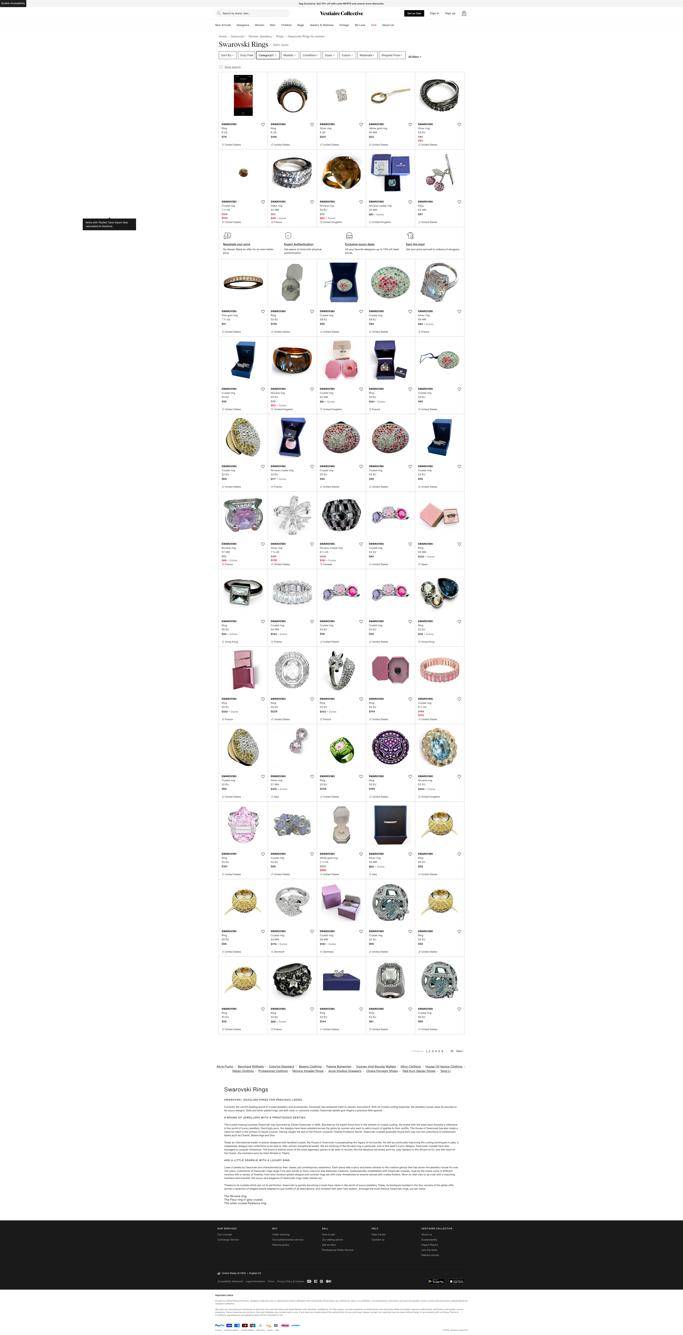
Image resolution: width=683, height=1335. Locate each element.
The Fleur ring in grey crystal (243, 1199)
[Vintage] (351, 25)
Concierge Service (228, 1240)
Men (273, 25)
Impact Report (429, 1245)
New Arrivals (223, 25)
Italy (277, 1330)
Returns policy (280, 1245)
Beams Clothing (310, 1066)
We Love (360, 25)
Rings (280, 36)
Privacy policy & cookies (290, 1281)
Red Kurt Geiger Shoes (419, 1071)
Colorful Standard (281, 1066)
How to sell (328, 1234)
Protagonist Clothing (273, 1071)
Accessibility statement (230, 1281)
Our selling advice (332, 1240)
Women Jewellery (260, 36)
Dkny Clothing (411, 1066)
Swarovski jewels (330, 1110)
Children (286, 25)
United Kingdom (231, 1330)
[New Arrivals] (233, 25)
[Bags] (306, 25)
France (218, 1330)
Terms (271, 1281)
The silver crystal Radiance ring (245, 1203)
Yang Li (445, 1071)
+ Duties (281, 218)
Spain (270, 1330)
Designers (243, 25)
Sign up (450, 13)
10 (451, 1051)
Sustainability (429, 1240)
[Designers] (252, 25)
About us (426, 1234)
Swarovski (237, 36)
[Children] (294, 25)
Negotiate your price (236, 244)
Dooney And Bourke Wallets (376, 1066)
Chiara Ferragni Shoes (382, 1071)
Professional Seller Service (337, 1250)
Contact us (378, 1240)
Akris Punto (225, 1066)
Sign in (434, 13)
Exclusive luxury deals (360, 244)
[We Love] (368, 25)
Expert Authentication (298, 244)
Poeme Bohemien (338, 1066)
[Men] (278, 25)
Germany (260, 1330)
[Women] (267, 25)
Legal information (255, 1281)
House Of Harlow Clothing (443, 1066)
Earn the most (415, 244)
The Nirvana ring (235, 1196)
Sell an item (414, 13)
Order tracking (280, 1234)
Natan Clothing (243, 1071)
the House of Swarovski (320, 1142)
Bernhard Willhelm (251, 1066)
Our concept (224, 1234)
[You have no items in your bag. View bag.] (464, 13)
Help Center (379, 1234)
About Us (388, 25)
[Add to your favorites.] (263, 124)
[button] (464, 13)
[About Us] (396, 25)
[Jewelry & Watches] (336, 25)
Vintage (344, 25)
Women (259, 25)
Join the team (429, 1250)
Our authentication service (287, 1240)
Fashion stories (430, 1255)
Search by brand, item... (236, 13)
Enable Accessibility (13, 3)
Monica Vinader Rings (308, 1071)
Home (223, 36)
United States (248, 1330)
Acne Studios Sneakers (344, 1071)
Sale (374, 25)
